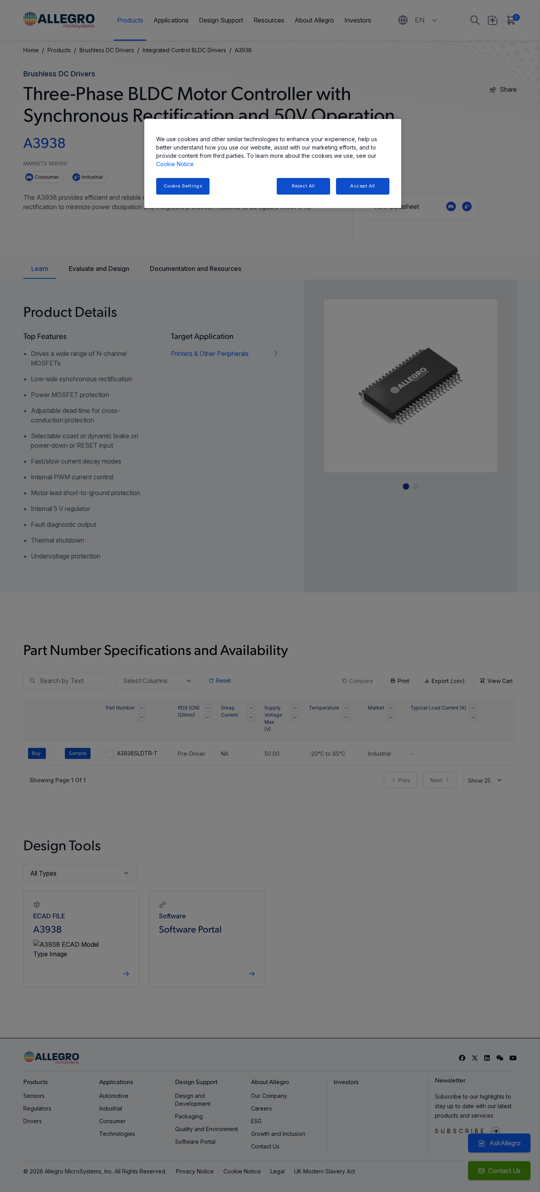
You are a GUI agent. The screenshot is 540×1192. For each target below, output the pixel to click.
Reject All (303, 186)
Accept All (362, 186)
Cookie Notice (175, 164)
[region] (272, 163)
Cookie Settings (183, 186)
